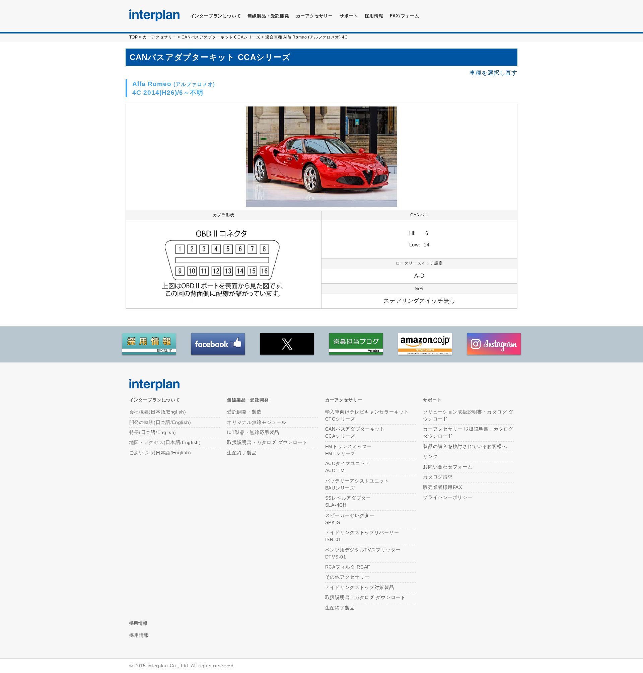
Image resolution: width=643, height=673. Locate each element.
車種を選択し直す (493, 73)
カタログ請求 (437, 476)
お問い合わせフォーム (447, 466)
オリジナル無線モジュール (256, 422)
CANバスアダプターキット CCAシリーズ (221, 37)
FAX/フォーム (404, 15)
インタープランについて (215, 15)
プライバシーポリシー (447, 497)
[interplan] (154, 15)
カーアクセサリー (159, 37)
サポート (349, 15)
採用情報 (374, 15)
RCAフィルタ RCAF (347, 567)
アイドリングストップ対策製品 (359, 587)
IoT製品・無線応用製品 (253, 432)
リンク (430, 456)
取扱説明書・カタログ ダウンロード (267, 442)
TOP (133, 37)
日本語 (158, 412)
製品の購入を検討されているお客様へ (465, 446)
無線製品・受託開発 (268, 15)
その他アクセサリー (347, 577)
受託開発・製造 (244, 412)
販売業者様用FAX (442, 487)
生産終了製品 (242, 452)
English (175, 412)
